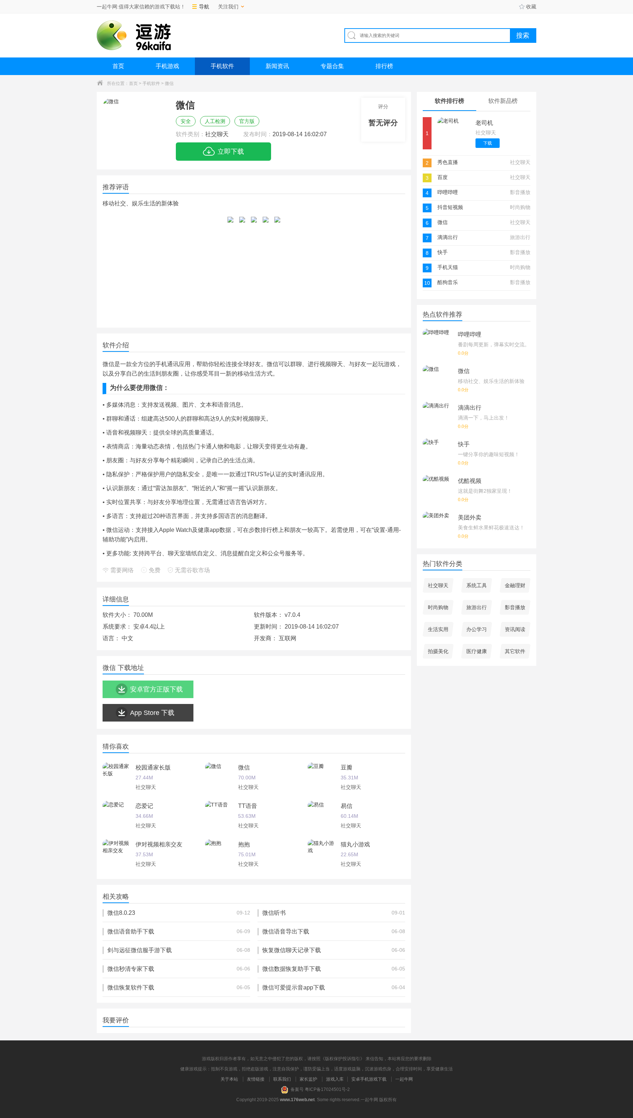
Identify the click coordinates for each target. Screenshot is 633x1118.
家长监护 (308, 1079)
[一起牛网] (134, 35)
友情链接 (255, 1079)
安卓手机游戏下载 (368, 1079)
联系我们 (282, 1079)
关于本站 (229, 1079)
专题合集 (332, 66)
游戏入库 (335, 1079)
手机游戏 (167, 66)
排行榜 (384, 66)
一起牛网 (404, 1079)
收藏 (531, 7)
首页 (118, 66)
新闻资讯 (277, 66)
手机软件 (222, 66)
